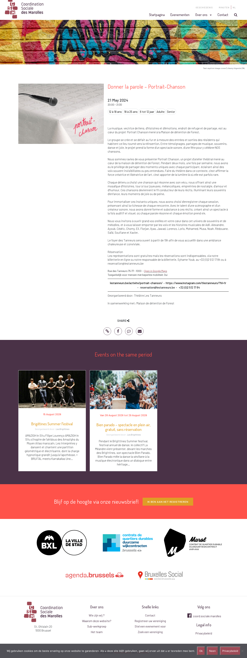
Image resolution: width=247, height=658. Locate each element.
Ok (201, 650)
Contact (222, 15)
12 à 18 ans (115, 111)
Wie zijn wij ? (97, 615)
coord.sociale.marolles (206, 616)
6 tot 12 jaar (147, 111)
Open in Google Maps (155, 271)
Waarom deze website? (96, 621)
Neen (212, 650)
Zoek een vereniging (150, 632)
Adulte (160, 111)
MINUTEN (224, 7)
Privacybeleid (203, 633)
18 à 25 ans (131, 111)
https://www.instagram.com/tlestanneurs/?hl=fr (196, 283)
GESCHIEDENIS (204, 7)
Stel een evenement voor (150, 626)
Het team (97, 632)
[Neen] (242, 651)
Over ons (201, 15)
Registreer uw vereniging (150, 621)
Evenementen (179, 15)
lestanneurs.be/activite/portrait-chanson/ (136, 283)
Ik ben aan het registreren (167, 501)
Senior (171, 111)
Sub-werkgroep (96, 626)
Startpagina (157, 15)
